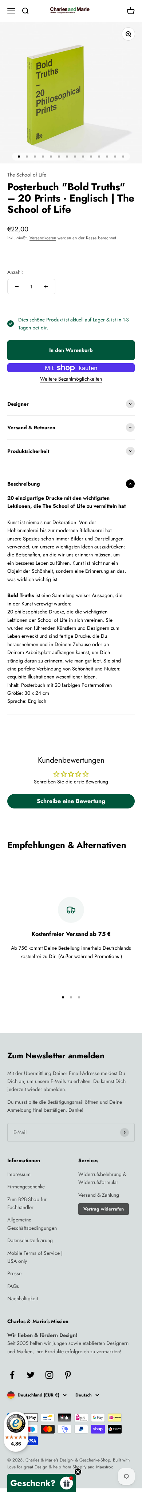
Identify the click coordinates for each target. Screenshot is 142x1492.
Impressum (19, 1174)
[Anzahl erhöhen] (46, 286)
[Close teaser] (78, 1471)
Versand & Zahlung (98, 1195)
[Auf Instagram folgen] (49, 1375)
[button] (41, 1483)
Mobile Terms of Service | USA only (35, 1257)
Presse (14, 1273)
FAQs (13, 1286)
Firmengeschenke (26, 1186)
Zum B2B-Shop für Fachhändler (27, 1203)
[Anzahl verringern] (17, 286)
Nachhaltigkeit (22, 1298)
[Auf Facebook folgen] (12, 1375)
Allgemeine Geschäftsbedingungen (32, 1223)
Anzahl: (15, 272)
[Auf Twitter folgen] (31, 1375)
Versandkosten (42, 238)
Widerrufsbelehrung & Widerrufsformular (102, 1178)
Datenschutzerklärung (30, 1240)
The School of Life (26, 174)
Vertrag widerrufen (103, 1209)
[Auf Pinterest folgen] (68, 1375)
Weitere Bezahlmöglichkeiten (71, 378)
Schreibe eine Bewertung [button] (71, 801)
